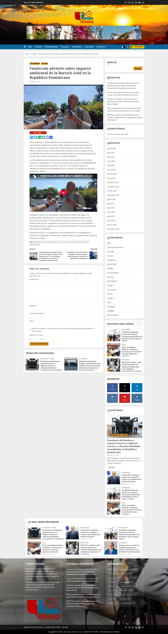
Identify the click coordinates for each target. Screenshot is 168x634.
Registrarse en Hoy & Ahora (33, 627)
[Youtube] (139, 2)
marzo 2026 (111, 170)
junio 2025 (111, 208)
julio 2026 (110, 153)
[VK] (136, 2)
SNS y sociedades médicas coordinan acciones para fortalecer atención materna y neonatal (132, 336)
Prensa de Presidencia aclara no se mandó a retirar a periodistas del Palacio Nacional (131, 478)
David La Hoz (70, 242)
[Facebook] (125, 2)
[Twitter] (129, 2)
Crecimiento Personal (115, 247)
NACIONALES (76, 47)
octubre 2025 (112, 191)
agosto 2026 (111, 148)
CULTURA (110, 252)
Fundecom (86, 242)
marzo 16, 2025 (36, 82)
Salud (109, 302)
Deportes (110, 256)
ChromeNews (104, 632)
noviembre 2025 (113, 187)
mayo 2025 (111, 212)
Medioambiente (34, 245)
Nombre (33, 306)
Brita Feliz (57, 242)
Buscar (112, 62)
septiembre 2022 (113, 229)
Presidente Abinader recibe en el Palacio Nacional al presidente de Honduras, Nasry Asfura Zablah (123, 101)
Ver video (65, 627)
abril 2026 (111, 165)
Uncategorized (112, 315)
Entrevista (78, 242)
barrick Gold (49, 242)
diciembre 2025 (113, 182)
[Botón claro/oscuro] (123, 47)
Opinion (110, 285)
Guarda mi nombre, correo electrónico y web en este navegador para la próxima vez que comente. (63, 329)
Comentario (34, 279)
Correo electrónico (37, 313)
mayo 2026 (111, 161)
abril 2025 (111, 216)
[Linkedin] (132, 2)
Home (30, 47)
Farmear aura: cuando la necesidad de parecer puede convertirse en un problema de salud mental (129, 548)
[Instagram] (142, 2)
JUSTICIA (110, 277)
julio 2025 (110, 203)
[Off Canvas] (25, 47)
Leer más (111, 467)
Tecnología (111, 307)
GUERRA (110, 268)
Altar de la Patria (39, 242)
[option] (124, 335)
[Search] (127, 47)
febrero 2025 (112, 225)
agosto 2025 (111, 199)
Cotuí (63, 242)
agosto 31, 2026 (114, 455)
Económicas (111, 260)
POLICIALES (65, 47)
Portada (38, 47)
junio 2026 (111, 157)
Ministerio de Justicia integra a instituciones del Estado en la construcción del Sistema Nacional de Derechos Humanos (89, 365)
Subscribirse (138, 47)
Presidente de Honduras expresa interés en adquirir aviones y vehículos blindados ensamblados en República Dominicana (51, 366)
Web (31, 321)
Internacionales (51, 47)
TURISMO (110, 311)
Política (110, 294)
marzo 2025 (111, 220)
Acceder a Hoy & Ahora (52, 627)
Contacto (100, 47)
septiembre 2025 (113, 195)
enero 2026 (111, 178)
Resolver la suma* (37, 335)
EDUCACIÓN (89, 47)
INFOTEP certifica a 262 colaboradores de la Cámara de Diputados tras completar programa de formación (124, 117)
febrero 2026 (112, 174)
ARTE (109, 243)
